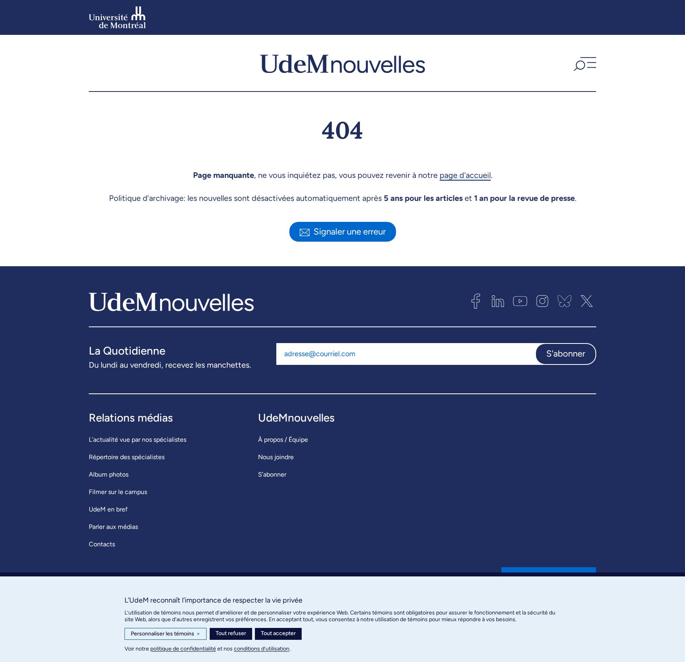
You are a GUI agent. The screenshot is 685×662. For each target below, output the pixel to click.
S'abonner (565, 353)
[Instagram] (542, 301)
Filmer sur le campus (118, 492)
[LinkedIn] (497, 301)
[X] (586, 301)
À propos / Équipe (283, 439)
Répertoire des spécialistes (127, 457)
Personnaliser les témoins (165, 633)
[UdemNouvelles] (342, 63)
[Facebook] (475, 301)
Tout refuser (231, 633)
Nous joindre (276, 457)
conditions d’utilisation (261, 648)
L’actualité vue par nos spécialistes (137, 439)
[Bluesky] (564, 301)
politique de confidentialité (183, 648)
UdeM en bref (108, 509)
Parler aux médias (113, 526)
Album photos (108, 474)
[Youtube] (520, 301)
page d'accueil (465, 175)
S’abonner (272, 474)
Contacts (102, 544)
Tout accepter (278, 633)
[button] (584, 63)
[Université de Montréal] (117, 17)
